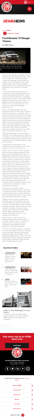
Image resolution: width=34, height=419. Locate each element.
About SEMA (17, 385)
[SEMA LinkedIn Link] (17, 368)
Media (17, 399)
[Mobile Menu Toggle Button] (29, 8)
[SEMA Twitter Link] (11, 368)
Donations (17, 408)
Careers (17, 404)
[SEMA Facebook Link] (6, 368)
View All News (13, 33)
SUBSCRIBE (17, 345)
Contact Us (17, 390)
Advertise (17, 394)
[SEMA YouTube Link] (22, 368)
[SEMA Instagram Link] (27, 368)
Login (29, 2)
